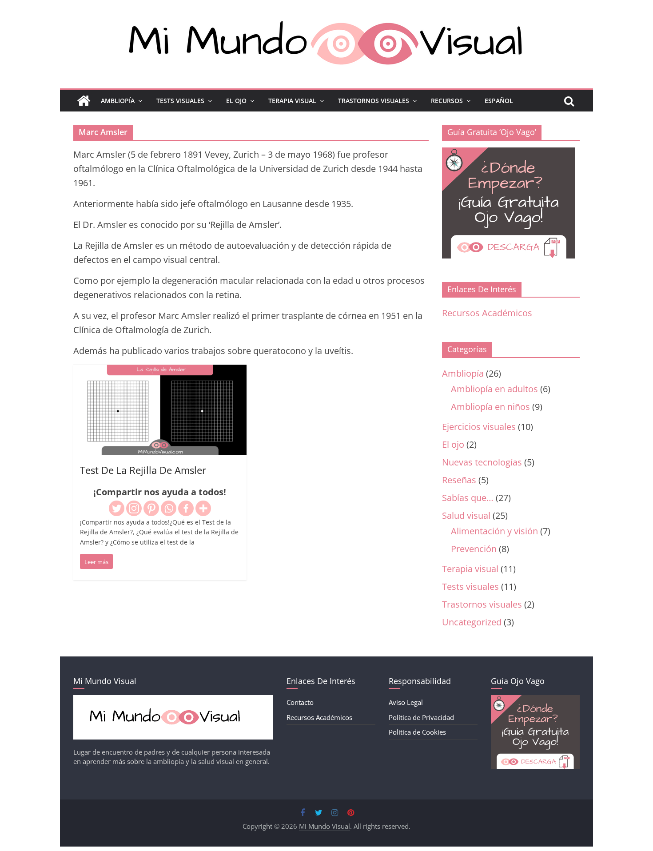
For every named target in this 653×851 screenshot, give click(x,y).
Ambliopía (118, 100)
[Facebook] (186, 508)
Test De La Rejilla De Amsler (143, 470)
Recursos (447, 100)
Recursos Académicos (487, 313)
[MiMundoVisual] (173, 699)
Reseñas (459, 480)
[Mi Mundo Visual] (83, 100)
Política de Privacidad (421, 717)
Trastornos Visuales (373, 100)
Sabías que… (468, 498)
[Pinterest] (151, 508)
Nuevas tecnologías (482, 462)
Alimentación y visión (494, 531)
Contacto (300, 702)
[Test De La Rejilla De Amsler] (160, 372)
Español (499, 100)
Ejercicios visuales (479, 427)
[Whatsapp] (168, 508)
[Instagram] (134, 508)
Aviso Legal (406, 702)
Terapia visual (470, 569)
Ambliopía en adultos (494, 389)
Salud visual (466, 515)
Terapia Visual (292, 100)
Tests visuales (470, 587)
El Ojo (236, 100)
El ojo (453, 444)
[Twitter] (116, 508)
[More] (203, 508)
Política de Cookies (417, 732)
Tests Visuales (180, 100)
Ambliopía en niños (490, 407)
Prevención (474, 549)
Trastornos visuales (482, 604)
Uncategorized (472, 622)
